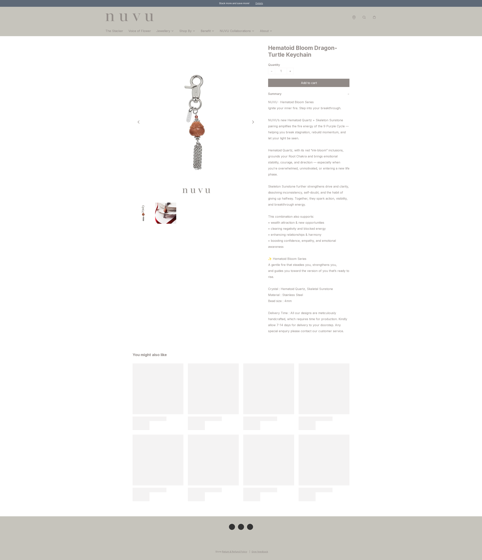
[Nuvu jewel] (129, 17)
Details (259, 3)
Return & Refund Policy (234, 551)
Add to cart (309, 83)
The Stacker (114, 31)
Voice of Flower (139, 31)
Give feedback (260, 551)
